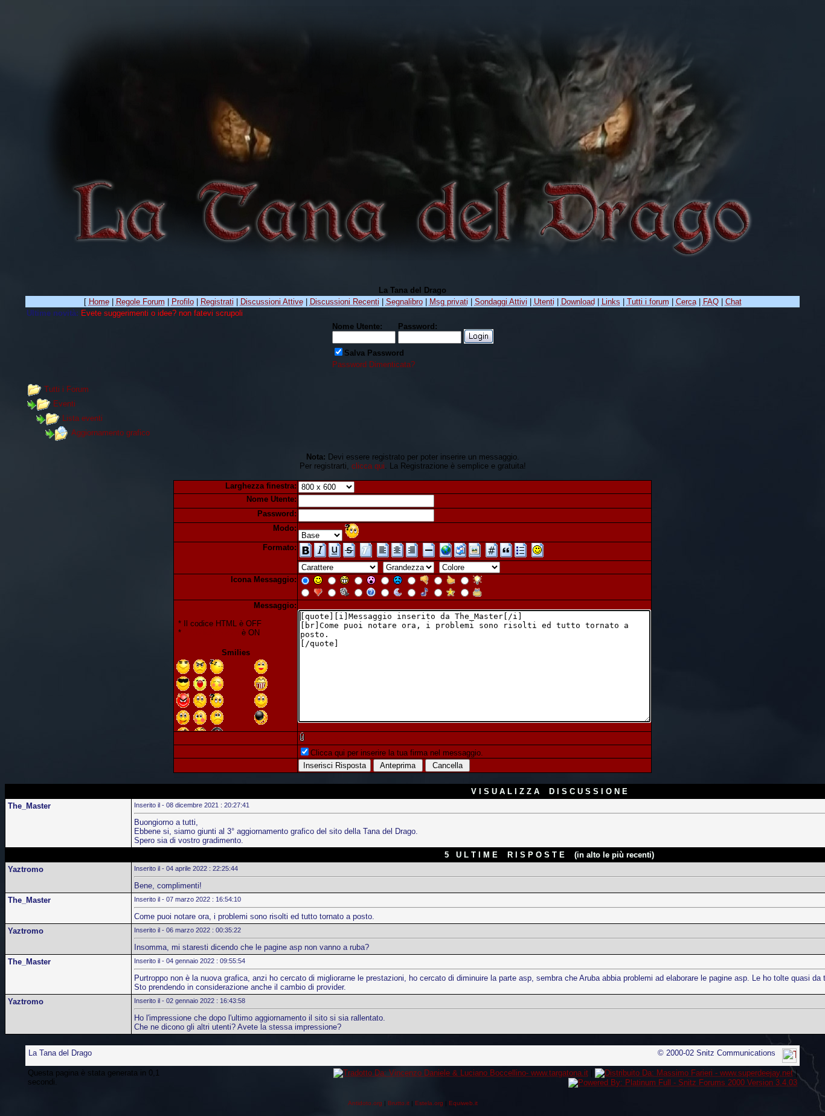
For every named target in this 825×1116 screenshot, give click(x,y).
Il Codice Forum (211, 632)
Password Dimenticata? (373, 364)
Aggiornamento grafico (110, 432)
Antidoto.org (365, 1103)
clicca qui (368, 465)
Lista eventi (82, 418)
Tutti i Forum (66, 389)
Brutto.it (398, 1103)
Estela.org (429, 1103)
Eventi (64, 403)
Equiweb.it (463, 1103)
